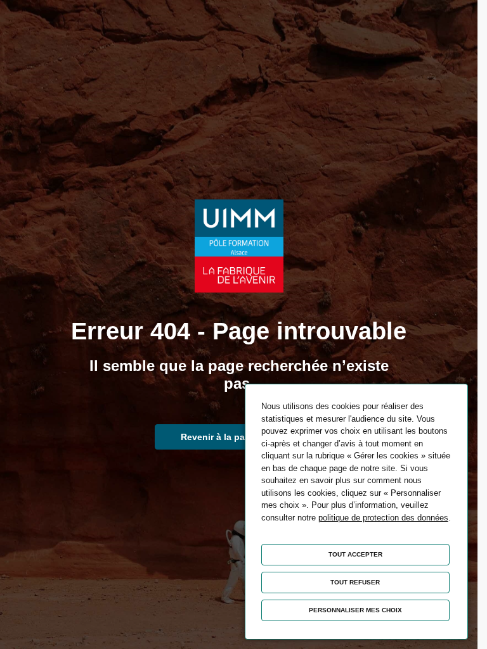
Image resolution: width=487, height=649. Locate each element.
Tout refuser (355, 582)
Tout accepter (355, 554)
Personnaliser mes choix (355, 610)
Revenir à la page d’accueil (239, 437)
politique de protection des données (383, 517)
